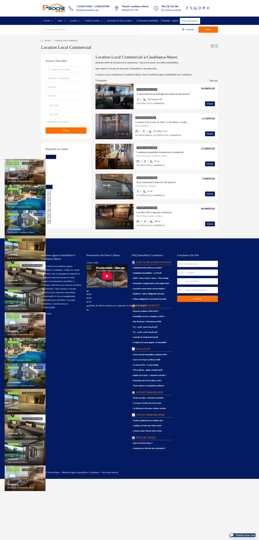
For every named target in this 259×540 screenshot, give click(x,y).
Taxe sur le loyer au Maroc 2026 (146, 360)
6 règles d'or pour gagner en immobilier (150, 342)
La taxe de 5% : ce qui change (146, 365)
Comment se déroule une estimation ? (149, 448)
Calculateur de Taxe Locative (119, 21)
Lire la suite (46, 314)
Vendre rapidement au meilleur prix (148, 421)
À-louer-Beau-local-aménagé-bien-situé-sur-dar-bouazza (163, 94)
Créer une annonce (190, 21)
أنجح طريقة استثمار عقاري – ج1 (145, 327)
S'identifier (165, 21)
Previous (51, 156)
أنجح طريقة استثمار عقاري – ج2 (145, 332)
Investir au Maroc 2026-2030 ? (146, 311)
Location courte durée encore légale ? (149, 289)
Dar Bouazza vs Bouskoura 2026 (147, 322)
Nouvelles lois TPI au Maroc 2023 (147, 381)
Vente (60, 21)
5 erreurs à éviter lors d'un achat (147, 403)
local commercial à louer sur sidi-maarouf (156, 182)
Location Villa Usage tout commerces (154, 212)
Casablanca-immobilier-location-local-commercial (160, 152)
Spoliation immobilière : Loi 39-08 (147, 273)
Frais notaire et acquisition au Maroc (148, 386)
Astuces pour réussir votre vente (147, 431)
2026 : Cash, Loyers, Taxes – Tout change (151, 278)
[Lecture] (87, 291)
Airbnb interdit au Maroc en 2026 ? (147, 268)
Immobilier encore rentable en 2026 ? (149, 316)
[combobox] (54, 108)
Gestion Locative (92, 21)
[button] (242, 535)
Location (73, 21)
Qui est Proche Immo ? (143, 443)
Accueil (46, 21)
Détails (210, 103)
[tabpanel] (25, 197)
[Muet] (87, 306)
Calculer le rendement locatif (145, 337)
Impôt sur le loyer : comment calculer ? (150, 375)
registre (175, 21)
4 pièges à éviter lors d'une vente (147, 426)
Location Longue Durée (146, 89)
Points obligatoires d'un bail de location (149, 299)
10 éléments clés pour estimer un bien (149, 408)
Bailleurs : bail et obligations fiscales (148, 294)
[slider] (118, 305)
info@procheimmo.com (87, 10)
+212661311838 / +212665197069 (92, 6)
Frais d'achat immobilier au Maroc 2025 (150, 355)
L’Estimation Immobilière (147, 21)
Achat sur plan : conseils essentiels (148, 398)
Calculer (197, 298)
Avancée (189, 29)
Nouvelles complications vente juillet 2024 (151, 283)
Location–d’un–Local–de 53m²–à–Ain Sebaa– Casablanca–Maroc (166, 122)
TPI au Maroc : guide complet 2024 (147, 370)
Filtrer (208, 29)
